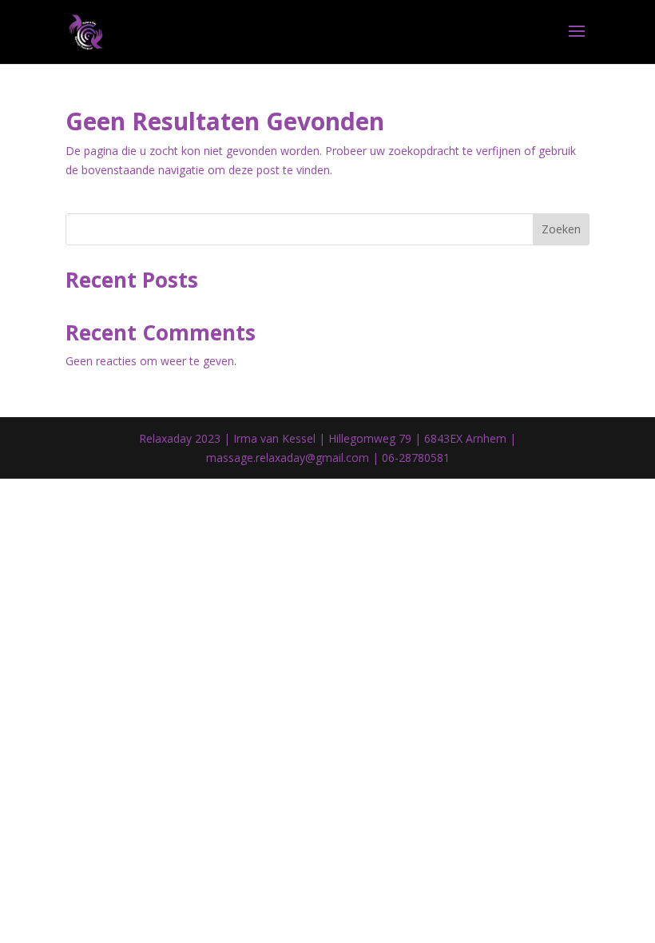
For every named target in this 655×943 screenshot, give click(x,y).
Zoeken (561, 229)
